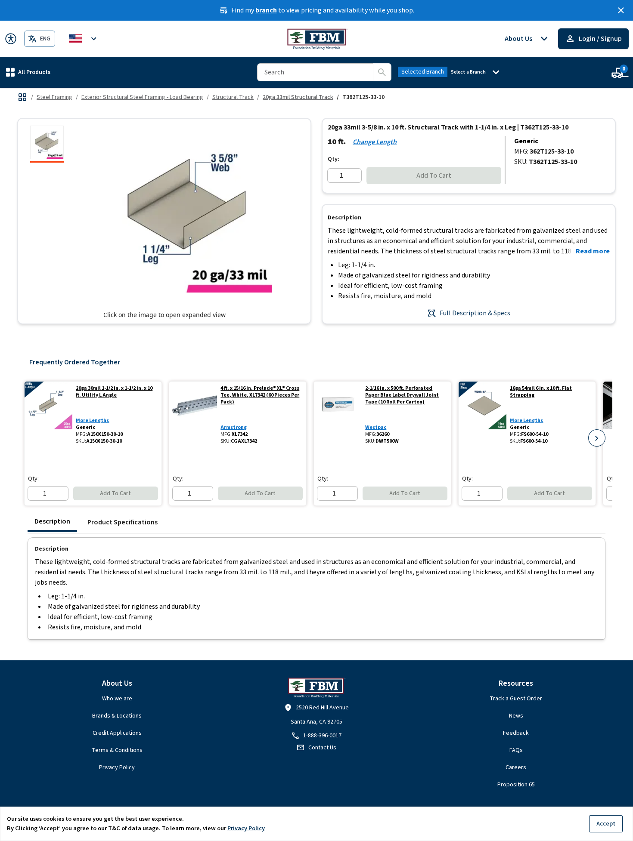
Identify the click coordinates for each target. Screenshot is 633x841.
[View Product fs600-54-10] (482, 413)
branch (266, 10)
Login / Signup (600, 38)
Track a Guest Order (516, 698)
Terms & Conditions (117, 750)
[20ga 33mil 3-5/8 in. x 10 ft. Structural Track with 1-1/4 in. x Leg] (47, 144)
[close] (621, 10)
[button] (28, 72)
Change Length (375, 142)
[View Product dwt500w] (338, 413)
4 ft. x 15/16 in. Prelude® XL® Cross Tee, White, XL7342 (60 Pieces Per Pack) (259, 395)
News (516, 716)
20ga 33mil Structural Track (298, 97)
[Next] (596, 438)
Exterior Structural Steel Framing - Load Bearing (142, 97)
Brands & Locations (117, 716)
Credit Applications (117, 733)
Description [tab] (52, 521)
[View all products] (22, 97)
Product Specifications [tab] (122, 522)
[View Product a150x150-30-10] (48, 413)
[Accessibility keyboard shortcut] (10, 38)
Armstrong (233, 427)
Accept (605, 823)
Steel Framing (54, 97)
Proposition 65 (516, 784)
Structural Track (233, 97)
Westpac (375, 427)
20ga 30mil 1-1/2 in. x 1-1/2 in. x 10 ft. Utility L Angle (114, 392)
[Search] (382, 72)
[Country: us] (84, 38)
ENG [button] (45, 38)
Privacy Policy (117, 767)
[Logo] (316, 38)
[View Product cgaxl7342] (193, 413)
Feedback (516, 733)
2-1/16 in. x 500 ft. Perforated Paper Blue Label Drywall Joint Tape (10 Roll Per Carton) (402, 395)
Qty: (333, 159)
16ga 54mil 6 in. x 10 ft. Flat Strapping (541, 392)
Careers (516, 767)
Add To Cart (433, 175)
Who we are (117, 698)
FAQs (516, 750)
